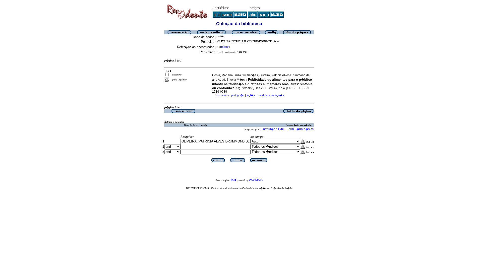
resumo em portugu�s (230, 95)
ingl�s (251, 95)
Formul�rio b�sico (300, 129)
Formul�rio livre (272, 129)
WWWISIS (256, 180)
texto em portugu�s (271, 95)
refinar (224, 47)
